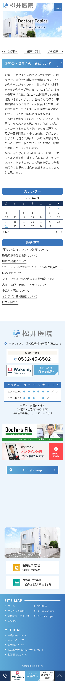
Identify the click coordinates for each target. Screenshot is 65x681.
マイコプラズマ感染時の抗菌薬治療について (29, 279)
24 (6, 226)
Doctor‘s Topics (46, 616)
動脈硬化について (17, 654)
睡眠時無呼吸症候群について (19, 255)
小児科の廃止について (15, 290)
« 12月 (6, 231)
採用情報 (42, 606)
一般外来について (17, 635)
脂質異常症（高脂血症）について (26, 650)
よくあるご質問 (45, 611)
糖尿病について (16, 645)
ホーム (11, 606)
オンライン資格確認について (19, 296)
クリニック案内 (16, 611)
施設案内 (12, 621)
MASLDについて (12, 273)
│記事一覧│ (32, 51)
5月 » (59, 231)
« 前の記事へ (10, 51)
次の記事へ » (55, 51)
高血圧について (16, 640)
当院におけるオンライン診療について (25, 249)
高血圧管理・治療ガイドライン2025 (24, 285)
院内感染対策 (10, 302)
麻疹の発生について (14, 261)
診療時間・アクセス (18, 616)
